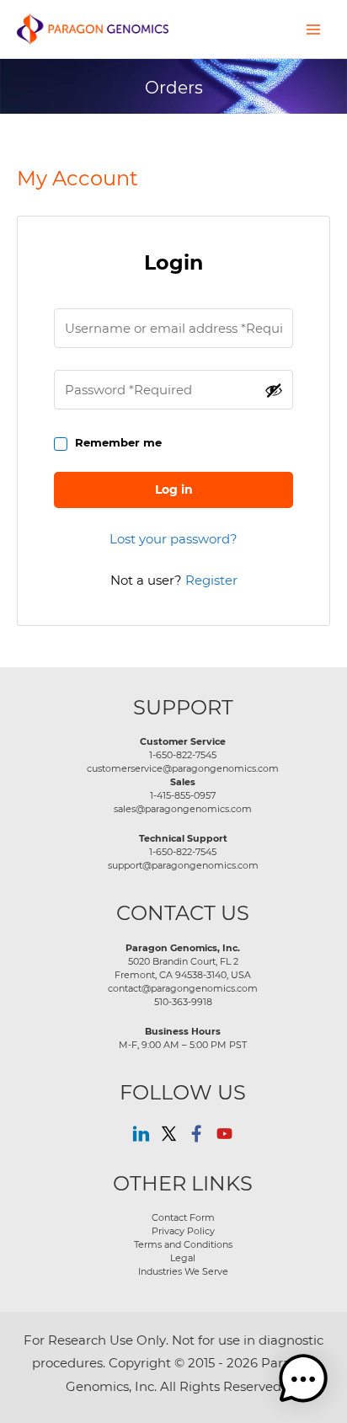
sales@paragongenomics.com (183, 809)
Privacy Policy (183, 1231)
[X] (169, 1133)
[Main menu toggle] (313, 28)
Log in (174, 489)
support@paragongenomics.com (183, 865)
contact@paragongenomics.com (183, 988)
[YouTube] (224, 1133)
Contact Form (183, 1217)
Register (211, 580)
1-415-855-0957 (183, 795)
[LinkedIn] (141, 1133)
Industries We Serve (183, 1271)
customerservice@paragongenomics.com (183, 768)
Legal (182, 1258)
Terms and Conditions (183, 1244)
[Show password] (273, 390)
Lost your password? (173, 539)
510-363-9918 (183, 1002)
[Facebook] (196, 1133)
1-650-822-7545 (182, 755)
